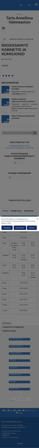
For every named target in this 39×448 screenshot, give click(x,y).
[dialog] (19, 224)
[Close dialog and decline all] (37, 218)
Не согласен (20, 228)
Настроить (7, 228)
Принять (32, 228)
